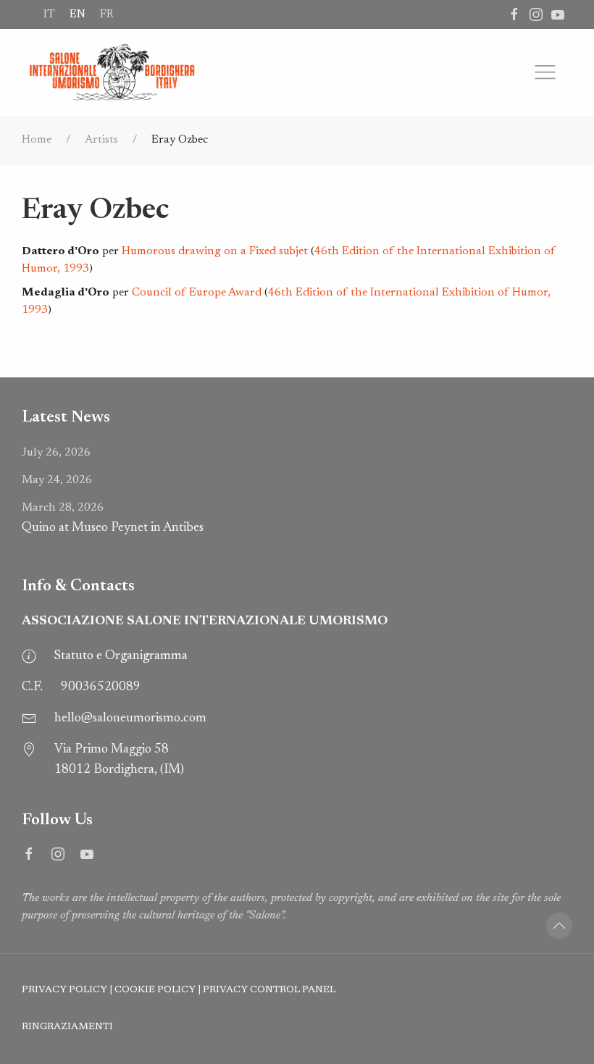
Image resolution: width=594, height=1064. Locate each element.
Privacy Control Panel (269, 990)
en (77, 14)
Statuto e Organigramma (121, 656)
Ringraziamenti (67, 1027)
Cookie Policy (155, 990)
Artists (101, 140)
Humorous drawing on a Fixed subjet (215, 251)
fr (106, 14)
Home (36, 140)
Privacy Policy (64, 990)
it (49, 14)
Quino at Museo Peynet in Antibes (113, 518)
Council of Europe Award (197, 292)
